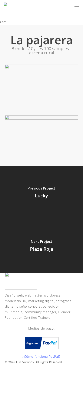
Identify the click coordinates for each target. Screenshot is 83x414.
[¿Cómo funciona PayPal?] (42, 351)
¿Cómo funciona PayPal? (41, 357)
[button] (76, 5)
